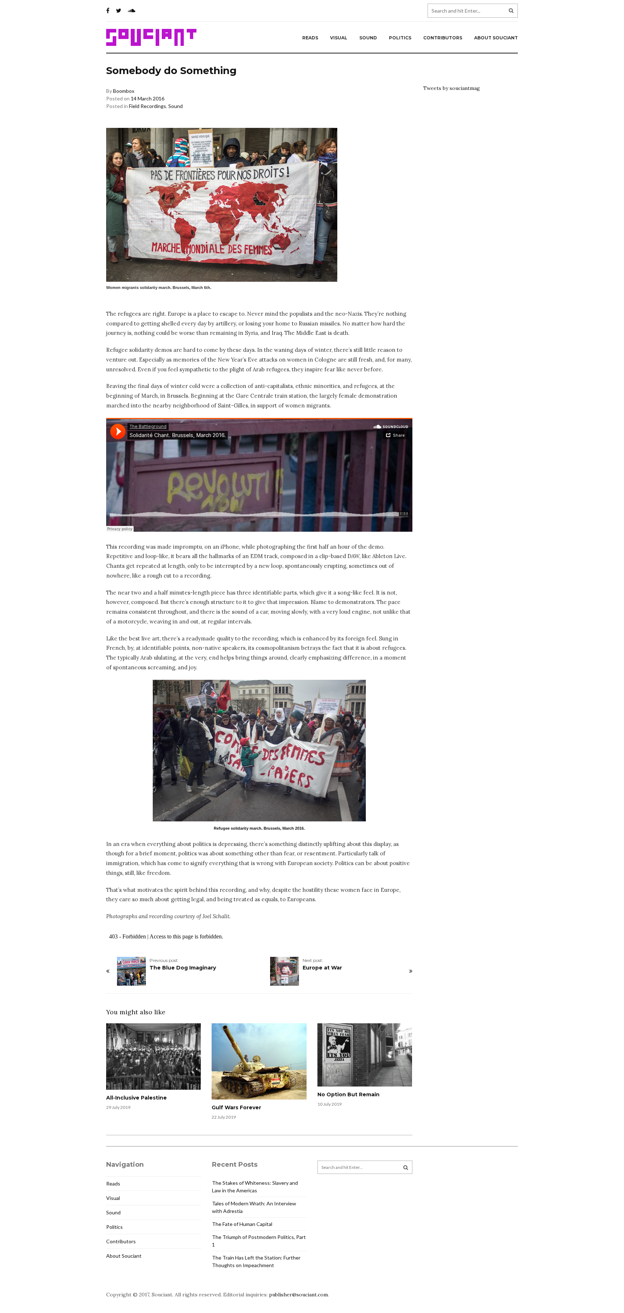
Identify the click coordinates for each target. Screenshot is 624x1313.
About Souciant (496, 37)
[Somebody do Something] (259, 750)
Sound (368, 37)
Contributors (442, 37)
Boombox (123, 91)
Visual (338, 37)
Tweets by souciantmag (451, 88)
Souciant (151, 37)
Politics (400, 37)
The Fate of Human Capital (242, 1224)
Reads (310, 37)
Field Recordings (147, 106)
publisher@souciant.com (298, 1294)
